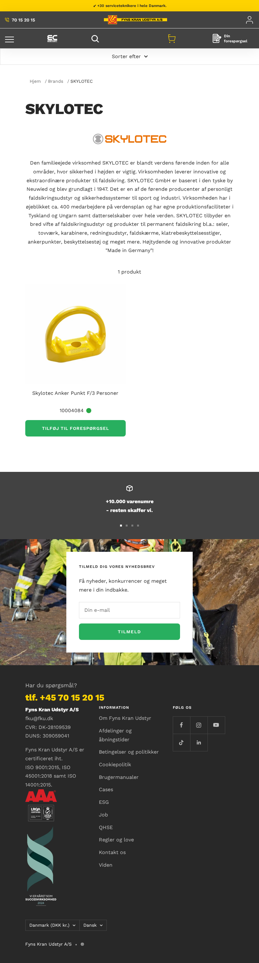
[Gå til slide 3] (132, 526)
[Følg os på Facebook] (181, 725)
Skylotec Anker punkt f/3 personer (75, 393)
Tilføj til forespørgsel (75, 428)
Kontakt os (112, 852)
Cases (106, 789)
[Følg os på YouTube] (216, 725)
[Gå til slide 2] (127, 526)
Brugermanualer (119, 777)
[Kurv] (172, 38)
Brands (55, 81)
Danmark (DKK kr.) (49, 925)
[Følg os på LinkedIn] (199, 742)
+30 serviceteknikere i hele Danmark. (131, 5)
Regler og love (116, 840)
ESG (104, 802)
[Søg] (96, 38)
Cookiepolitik (115, 764)
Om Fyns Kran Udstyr (125, 718)
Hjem (35, 81)
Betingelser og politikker (129, 752)
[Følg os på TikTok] (181, 742)
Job (103, 815)
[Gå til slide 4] (138, 526)
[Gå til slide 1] (121, 526)
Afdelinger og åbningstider (115, 735)
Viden (105, 865)
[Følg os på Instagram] (199, 725)
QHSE (106, 827)
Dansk (90, 925)
